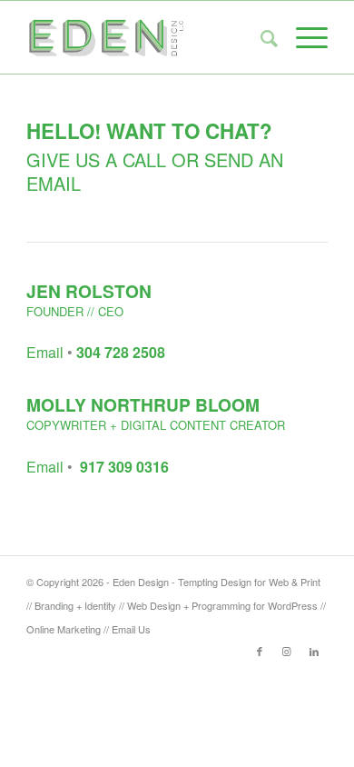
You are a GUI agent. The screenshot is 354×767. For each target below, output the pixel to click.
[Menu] (303, 37)
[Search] (260, 37)
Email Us (131, 629)
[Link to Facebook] (259, 650)
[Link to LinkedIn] (314, 650)
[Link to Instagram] (286, 650)
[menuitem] (260, 37)
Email (45, 352)
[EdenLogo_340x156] (146, 37)
